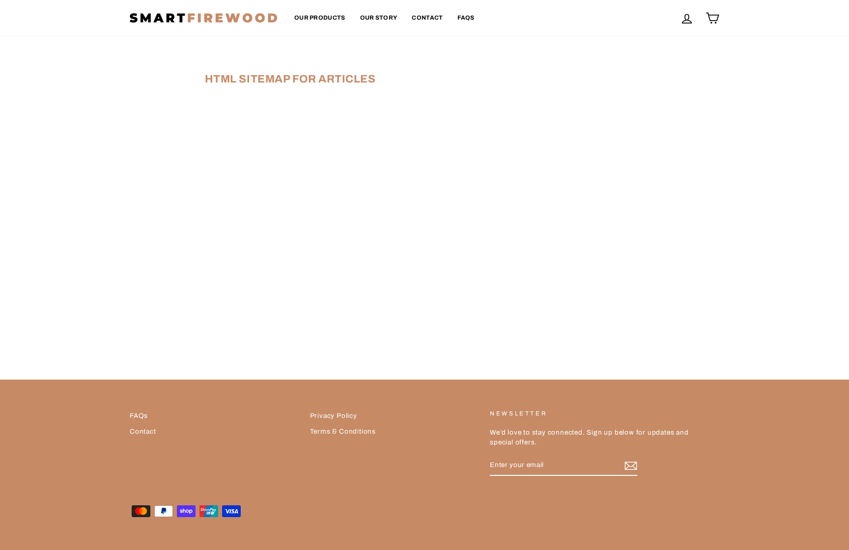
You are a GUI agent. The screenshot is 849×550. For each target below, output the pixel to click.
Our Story (378, 17)
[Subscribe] (630, 466)
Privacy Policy (333, 415)
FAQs (465, 17)
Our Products (319, 17)
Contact (427, 17)
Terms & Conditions (343, 431)
